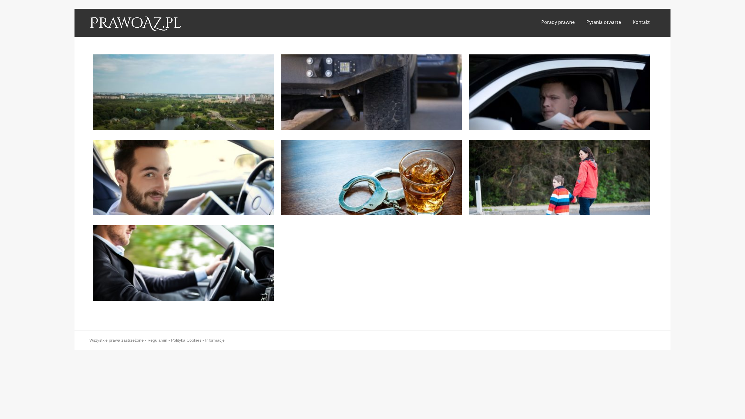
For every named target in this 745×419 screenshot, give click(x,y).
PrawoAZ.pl (135, 23)
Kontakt (641, 22)
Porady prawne (558, 22)
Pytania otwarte (603, 22)
